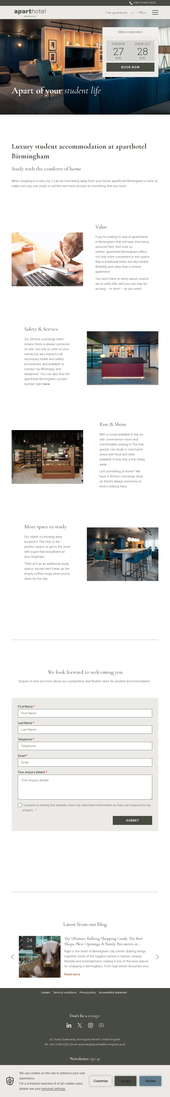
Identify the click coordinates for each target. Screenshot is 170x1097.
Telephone (26, 739)
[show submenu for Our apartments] (132, 12)
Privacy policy (88, 992)
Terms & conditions (64, 992)
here (46, 384)
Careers (45, 992)
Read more (72, 974)
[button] (118, 50)
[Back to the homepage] (40, 13)
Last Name (26, 723)
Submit (132, 820)
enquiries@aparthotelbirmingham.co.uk (101, 1044)
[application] (85, 1081)
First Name (26, 706)
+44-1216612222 (144, 2)
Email (23, 755)
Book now (130, 67)
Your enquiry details (32, 772)
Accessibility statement (113, 992)
